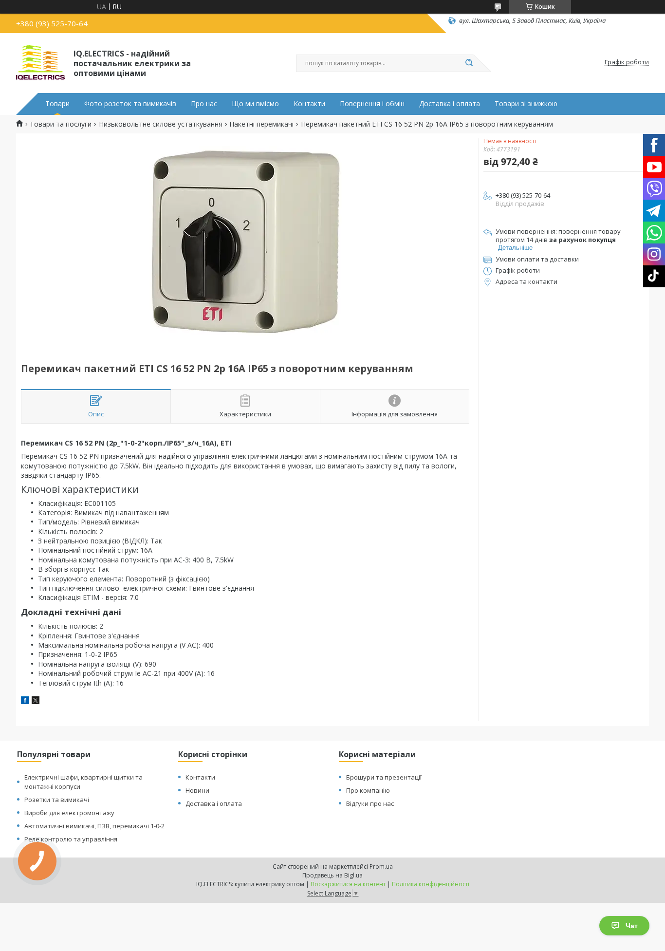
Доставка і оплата (449, 103)
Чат (632, 926)
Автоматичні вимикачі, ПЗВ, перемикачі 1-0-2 (94, 825)
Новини (197, 790)
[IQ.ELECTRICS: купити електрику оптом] (40, 62)
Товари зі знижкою (526, 103)
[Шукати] (469, 63)
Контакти (309, 103)
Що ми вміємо (255, 103)
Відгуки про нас (370, 803)
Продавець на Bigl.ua (332, 875)
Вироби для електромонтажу (69, 812)
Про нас (204, 103)
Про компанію (368, 790)
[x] (35, 701)
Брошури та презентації (384, 777)
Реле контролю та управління (70, 839)
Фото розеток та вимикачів (130, 103)
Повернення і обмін (372, 103)
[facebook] (25, 701)
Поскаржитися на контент (348, 884)
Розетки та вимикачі (56, 799)
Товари (57, 103)
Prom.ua (381, 866)
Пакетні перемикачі (261, 124)
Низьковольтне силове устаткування (160, 124)
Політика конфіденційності (430, 884)
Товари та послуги (61, 124)
